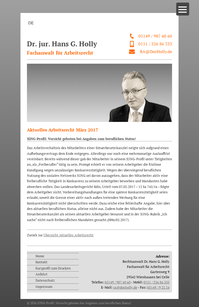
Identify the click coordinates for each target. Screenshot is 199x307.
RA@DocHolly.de (156, 51)
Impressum (43, 286)
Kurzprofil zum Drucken (53, 268)
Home (39, 256)
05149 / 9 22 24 (158, 287)
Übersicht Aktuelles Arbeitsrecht (69, 235)
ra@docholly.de (125, 287)
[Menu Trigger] (182, 9)
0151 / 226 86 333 (155, 44)
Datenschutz (45, 280)
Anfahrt (41, 274)
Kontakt (41, 262)
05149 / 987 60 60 (155, 36)
